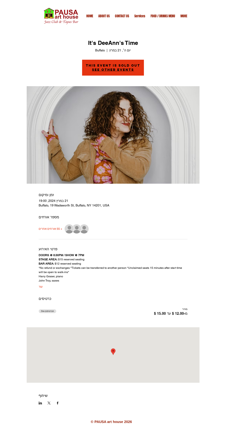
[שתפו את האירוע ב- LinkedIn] (40, 403)
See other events (113, 70)
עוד (41, 286)
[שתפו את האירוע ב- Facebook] (57, 403)
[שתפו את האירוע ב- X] (49, 403)
